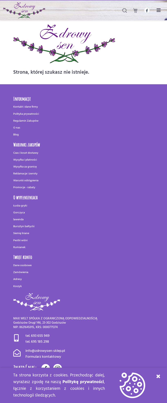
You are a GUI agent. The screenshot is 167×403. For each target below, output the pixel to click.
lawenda (18, 219)
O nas (16, 127)
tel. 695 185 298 (37, 342)
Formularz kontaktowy (43, 357)
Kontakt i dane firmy (25, 107)
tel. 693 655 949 (37, 336)
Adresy (17, 279)
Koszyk (17, 286)
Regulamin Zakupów (25, 121)
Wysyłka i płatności (25, 160)
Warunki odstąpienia (25, 180)
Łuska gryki (20, 205)
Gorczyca (19, 212)
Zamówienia (20, 272)
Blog (16, 134)
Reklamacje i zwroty (25, 173)
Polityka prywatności (26, 114)
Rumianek (19, 247)
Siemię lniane (21, 233)
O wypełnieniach (25, 197)
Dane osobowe (22, 265)
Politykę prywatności (83, 382)
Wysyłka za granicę (25, 166)
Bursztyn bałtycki (23, 226)
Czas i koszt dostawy (25, 153)
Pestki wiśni (20, 240)
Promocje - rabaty (24, 187)
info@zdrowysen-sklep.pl (45, 351)
